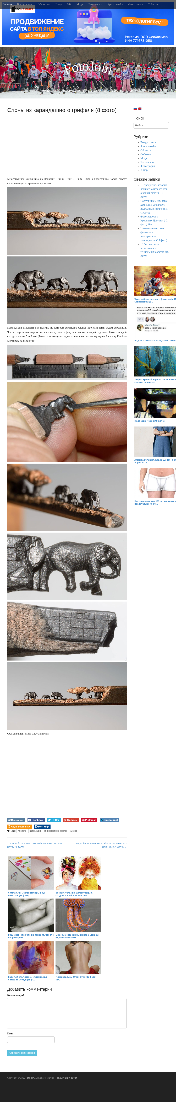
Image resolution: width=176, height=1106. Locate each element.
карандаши (35, 831)
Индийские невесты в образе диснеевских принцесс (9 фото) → (101, 845)
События (153, 4)
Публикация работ (67, 1077)
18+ (69, 4)
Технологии (95, 4)
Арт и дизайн (115, 4)
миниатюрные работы (55, 831)
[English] (139, 108)
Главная (7, 4)
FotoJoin (30, 1077)
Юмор (58, 4)
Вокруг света (24, 4)
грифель (22, 831)
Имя (10, 1033)
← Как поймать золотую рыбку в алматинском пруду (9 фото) (34, 845)
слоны (73, 831)
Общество (44, 4)
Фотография (135, 4)
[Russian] (135, 108)
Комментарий (15, 995)
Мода (79, 4)
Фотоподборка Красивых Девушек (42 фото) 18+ (154, 220)
